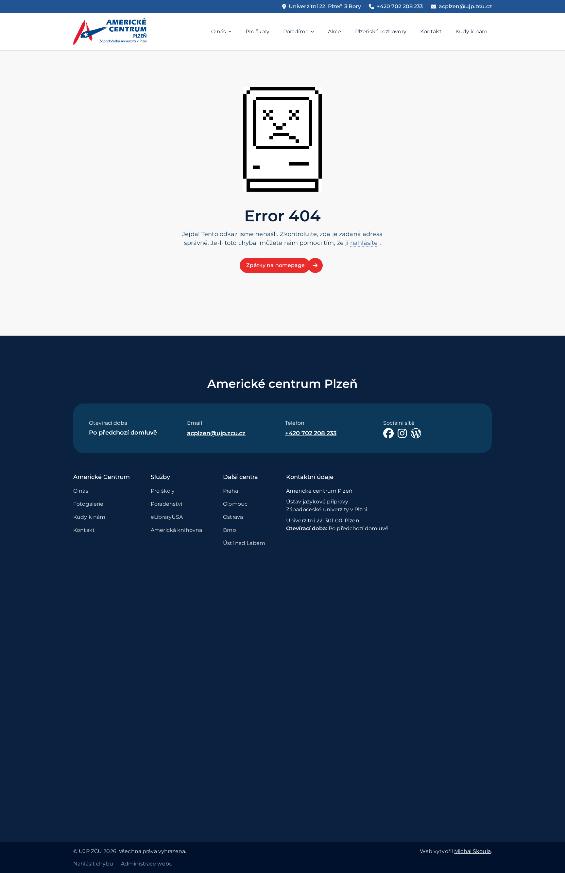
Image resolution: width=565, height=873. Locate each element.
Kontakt (431, 31)
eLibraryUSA (167, 517)
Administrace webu (147, 864)
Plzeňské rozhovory (380, 31)
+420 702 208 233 (310, 433)
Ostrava (233, 517)
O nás (218, 31)
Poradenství (166, 504)
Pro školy (257, 31)
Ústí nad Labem (244, 543)
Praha (230, 491)
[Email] (461, 6)
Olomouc (235, 504)
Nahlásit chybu (93, 864)
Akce (334, 31)
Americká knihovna (176, 530)
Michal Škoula (472, 851)
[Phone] (396, 6)
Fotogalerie (88, 504)
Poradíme (296, 31)
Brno (229, 530)
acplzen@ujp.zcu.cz (216, 433)
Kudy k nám (471, 31)
